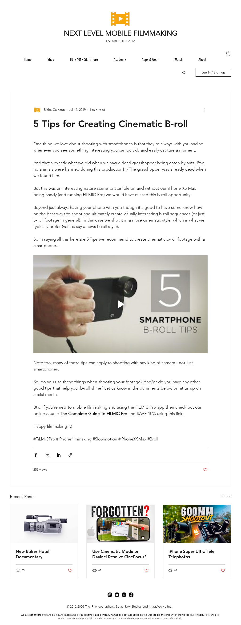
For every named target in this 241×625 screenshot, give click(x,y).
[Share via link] (70, 455)
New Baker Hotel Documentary (32, 554)
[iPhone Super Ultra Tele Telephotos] (197, 524)
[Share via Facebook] (35, 455)
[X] (124, 594)
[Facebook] (131, 594)
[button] (150, 59)
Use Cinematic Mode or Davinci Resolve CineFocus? (119, 554)
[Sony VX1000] (44, 524)
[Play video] (120, 304)
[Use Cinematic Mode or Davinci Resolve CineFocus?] (121, 524)
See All (226, 496)
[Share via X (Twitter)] (47, 455)
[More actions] (205, 110)
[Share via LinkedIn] (58, 455)
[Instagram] (110, 594)
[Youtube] (117, 594)
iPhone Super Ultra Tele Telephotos (191, 554)
